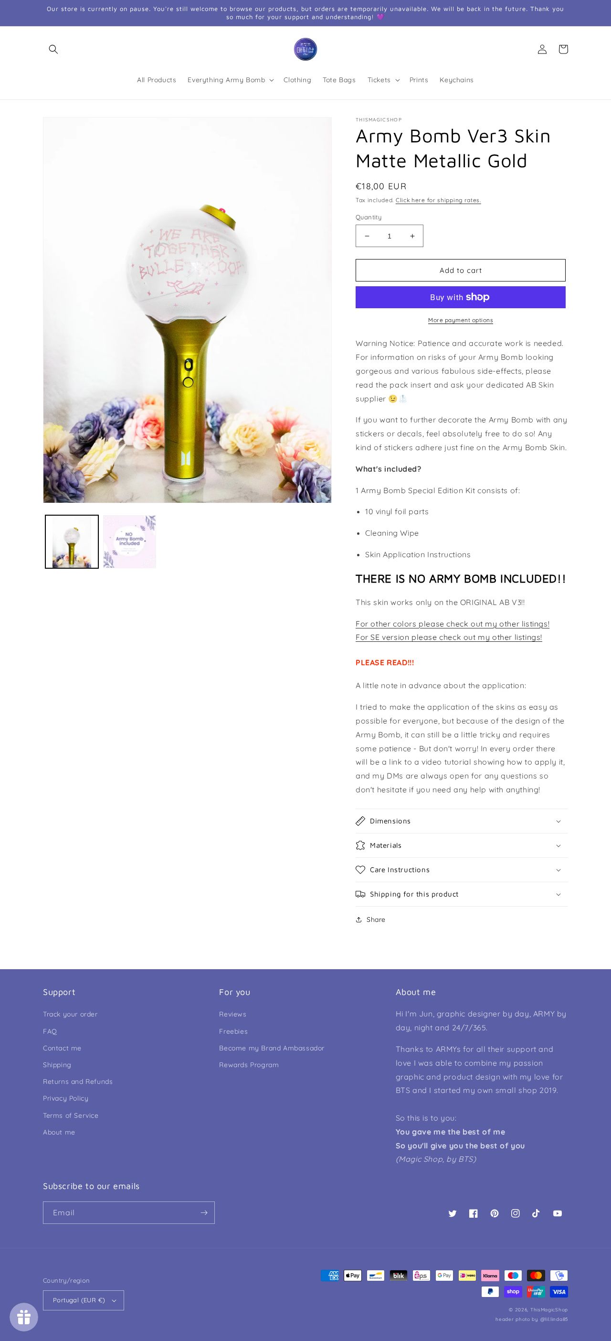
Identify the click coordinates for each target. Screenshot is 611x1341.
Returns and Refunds (78, 1081)
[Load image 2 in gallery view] (129, 541)
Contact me (62, 1048)
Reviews (232, 1014)
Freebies (233, 1031)
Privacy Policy (65, 1098)
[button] (53, 49)
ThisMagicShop (549, 1310)
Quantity (368, 217)
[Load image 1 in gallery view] (71, 541)
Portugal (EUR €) (79, 1300)
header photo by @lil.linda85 (531, 1319)
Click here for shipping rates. (438, 200)
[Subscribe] (203, 1212)
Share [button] (376, 919)
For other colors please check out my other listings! (452, 623)
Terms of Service (71, 1115)
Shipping (57, 1064)
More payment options (460, 320)
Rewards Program (249, 1064)
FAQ (50, 1031)
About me (59, 1132)
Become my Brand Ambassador (272, 1048)
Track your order (70, 1014)
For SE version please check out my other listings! (449, 637)
